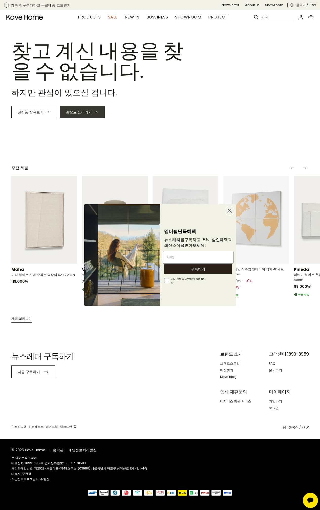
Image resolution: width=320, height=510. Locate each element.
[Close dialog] (229, 210)
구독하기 (198, 269)
